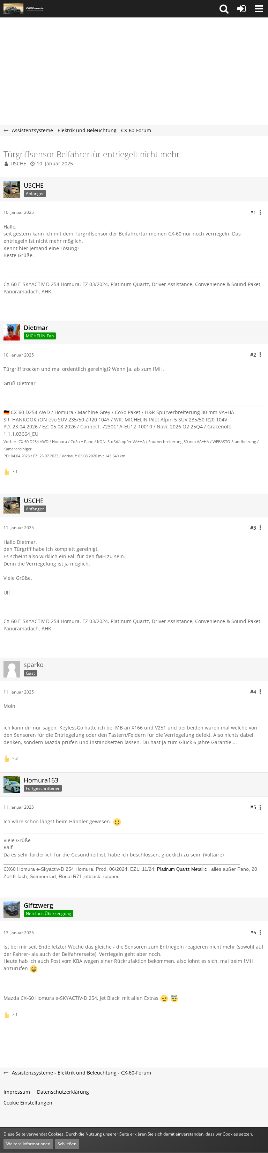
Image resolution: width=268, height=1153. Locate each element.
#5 (253, 807)
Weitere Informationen (28, 1144)
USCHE (18, 163)
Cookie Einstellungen (27, 1102)
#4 (253, 691)
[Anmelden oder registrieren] (241, 9)
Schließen (67, 1144)
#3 (253, 527)
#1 (253, 212)
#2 (253, 354)
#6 (253, 932)
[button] (224, 9)
